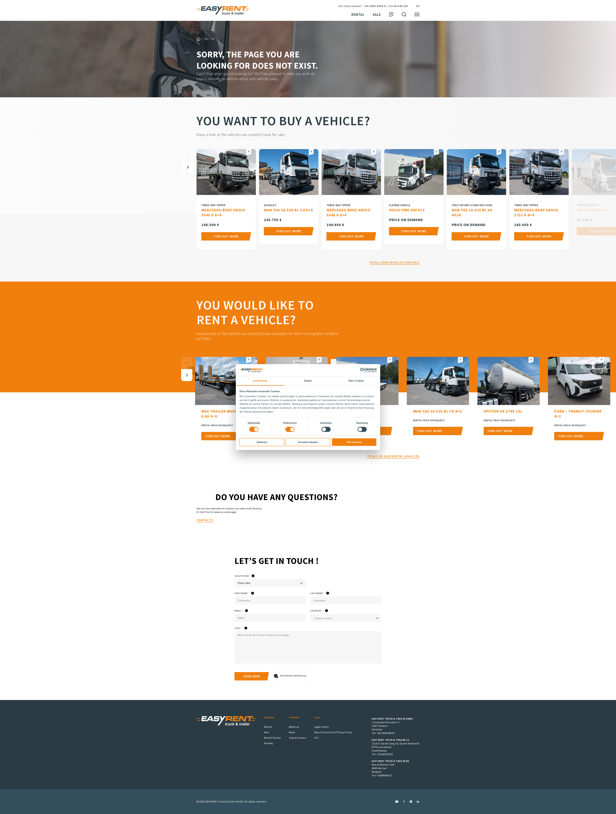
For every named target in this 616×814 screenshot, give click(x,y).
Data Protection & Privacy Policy (333, 732)
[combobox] (345, 618)
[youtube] (396, 801)
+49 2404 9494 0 (374, 6)
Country (325, 610)
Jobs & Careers (297, 737)
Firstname (252, 593)
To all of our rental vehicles (393, 456)
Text (246, 628)
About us (294, 726)
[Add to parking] (248, 152)
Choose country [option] (323, 618)
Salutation (253, 576)
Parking (268, 743)
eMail (247, 610)
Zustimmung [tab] (260, 380)
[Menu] (416, 14)
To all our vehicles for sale (394, 262)
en (417, 6)
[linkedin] (417, 801)
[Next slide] (187, 167)
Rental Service (272, 737)
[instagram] (410, 801)
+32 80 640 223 (398, 6)
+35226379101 (385, 754)
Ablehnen (262, 442)
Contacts (205, 520)
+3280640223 (384, 775)
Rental (357, 15)
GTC (316, 737)
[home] (198, 39)
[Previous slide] (187, 155)
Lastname (326, 593)
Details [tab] (308, 380)
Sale (376, 15)
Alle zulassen (354, 442)
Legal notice (321, 726)
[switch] (290, 429)
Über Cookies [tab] (356, 380)
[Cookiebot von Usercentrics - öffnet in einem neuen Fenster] (363, 370)
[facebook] (403, 801)
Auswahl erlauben (308, 442)
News (292, 732)
